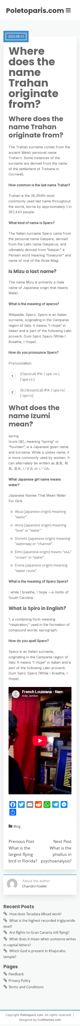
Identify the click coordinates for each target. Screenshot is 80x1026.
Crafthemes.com (49, 1020)
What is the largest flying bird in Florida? (23, 854)
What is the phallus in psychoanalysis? (56, 854)
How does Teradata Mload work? (35, 914)
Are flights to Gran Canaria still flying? (39, 932)
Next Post (62, 841)
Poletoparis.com (35, 11)
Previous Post (21, 841)
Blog (16, 826)
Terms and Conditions (26, 987)
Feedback (16, 974)
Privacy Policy (19, 980)
